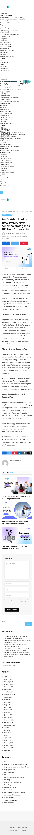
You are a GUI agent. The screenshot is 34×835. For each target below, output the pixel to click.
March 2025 (8, 679)
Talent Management (10, 800)
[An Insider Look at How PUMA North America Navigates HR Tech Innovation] (17, 257)
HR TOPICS (3, 13)
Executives (3, 40)
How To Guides (4, 48)
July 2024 (7, 699)
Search (4, 621)
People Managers (5, 44)
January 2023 (8, 745)
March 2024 (8, 710)
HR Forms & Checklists (7, 50)
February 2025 (8, 682)
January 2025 (8, 684)
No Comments (23, 236)
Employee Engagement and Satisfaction (12, 19)
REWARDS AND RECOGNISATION (10, 35)
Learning (3, 27)
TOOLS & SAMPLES (6, 46)
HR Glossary (4, 52)
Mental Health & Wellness (8, 21)
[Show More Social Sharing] (30, 243)
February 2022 (8, 750)
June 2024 (7, 702)
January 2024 (8, 715)
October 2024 (8, 692)
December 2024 (9, 687)
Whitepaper (3, 66)
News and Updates (10, 787)
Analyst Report (4, 70)
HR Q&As (3, 54)
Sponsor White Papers (7, 56)
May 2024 (7, 705)
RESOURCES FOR (5, 37)
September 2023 (9, 725)
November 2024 (9, 689)
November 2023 (9, 720)
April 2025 (7, 677)
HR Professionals (5, 42)
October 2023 (8, 722)
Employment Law (5, 29)
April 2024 (7, 707)
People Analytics (5, 25)
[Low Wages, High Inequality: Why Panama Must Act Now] (17, 535)
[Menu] (1, 192)
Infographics (4, 68)
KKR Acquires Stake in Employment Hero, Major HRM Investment (15, 522)
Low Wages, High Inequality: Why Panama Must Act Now (14, 547)
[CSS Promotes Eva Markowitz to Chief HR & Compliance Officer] (17, 485)
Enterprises (3, 39)
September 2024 (9, 694)
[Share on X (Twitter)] (15, 243)
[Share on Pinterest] (24, 243)
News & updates (5, 62)
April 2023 (7, 738)
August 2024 (8, 697)
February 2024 (8, 712)
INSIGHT (2, 58)
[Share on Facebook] (6, 243)
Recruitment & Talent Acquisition (10, 23)
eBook (2, 64)
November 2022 (9, 748)
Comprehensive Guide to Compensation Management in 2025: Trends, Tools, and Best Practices (17, 654)
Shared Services (5, 33)
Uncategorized (9, 803)
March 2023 (8, 740)
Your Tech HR (11, 234)
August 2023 (8, 727)
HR (5, 775)
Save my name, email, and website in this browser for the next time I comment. (17, 602)
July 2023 (7, 730)
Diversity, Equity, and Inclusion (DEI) (11, 17)
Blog (1, 60)
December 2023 (9, 717)
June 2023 (7, 732)
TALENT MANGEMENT (7, 15)
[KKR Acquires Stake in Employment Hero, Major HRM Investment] (17, 510)
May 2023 (7, 735)
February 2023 (8, 743)
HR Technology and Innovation (9, 31)
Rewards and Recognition (12, 795)
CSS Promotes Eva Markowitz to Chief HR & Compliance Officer (16, 498)
